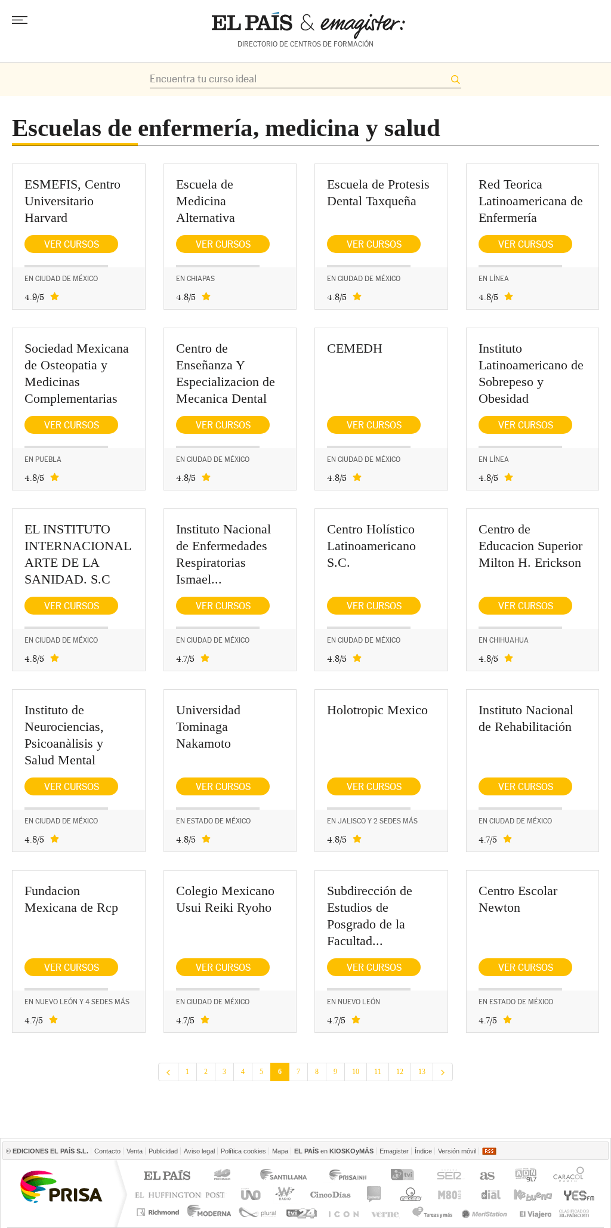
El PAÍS (166, 1176)
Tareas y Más (432, 1212)
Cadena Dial (490, 1194)
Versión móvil (457, 1151)
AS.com (486, 1176)
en (334, 1151)
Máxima (409, 1194)
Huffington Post (182, 1194)
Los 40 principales (224, 1176)
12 (399, 1071)
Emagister (394, 1151)
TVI (404, 1176)
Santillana (283, 1176)
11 (377, 1071)
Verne (387, 1212)
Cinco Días (330, 1194)
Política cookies (243, 1151)
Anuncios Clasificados (574, 1212)
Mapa (280, 1151)
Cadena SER (449, 1176)
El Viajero (535, 1212)
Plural (257, 1212)
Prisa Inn (349, 1176)
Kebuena (532, 1194)
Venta (134, 1151)
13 (421, 1071)
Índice (423, 1151)
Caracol (570, 1176)
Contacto (107, 1151)
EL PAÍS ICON (342, 1212)
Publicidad (163, 1151)
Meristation (486, 1212)
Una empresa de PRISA (61, 1186)
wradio (283, 1194)
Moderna (210, 1212)
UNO (248, 1194)
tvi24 (301, 1212)
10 (355, 1071)
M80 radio (449, 1194)
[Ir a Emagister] (308, 25)
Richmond (159, 1212)
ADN (526, 1176)
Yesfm (577, 1194)
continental (374, 1194)
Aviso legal (199, 1151)
